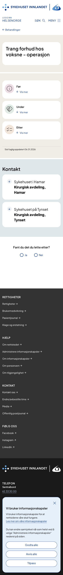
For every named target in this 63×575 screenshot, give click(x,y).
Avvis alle (31, 554)
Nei (41, 255)
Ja (26, 255)
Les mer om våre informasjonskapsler (26, 521)
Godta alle (31, 545)
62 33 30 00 (9, 491)
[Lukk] (54, 503)
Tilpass (31, 563)
